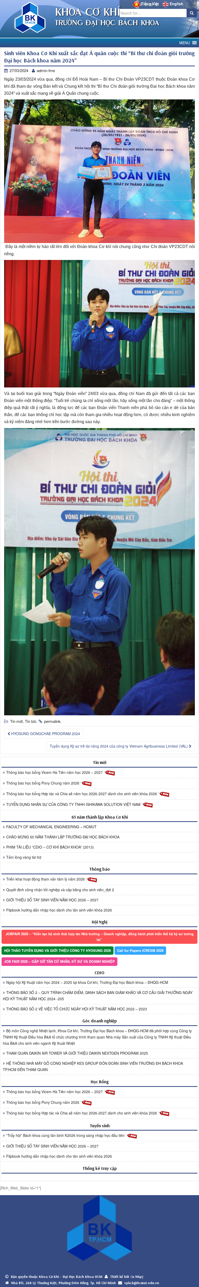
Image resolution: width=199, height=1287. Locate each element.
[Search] (192, 13)
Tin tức (31, 721)
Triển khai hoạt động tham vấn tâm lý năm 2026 (46, 879)
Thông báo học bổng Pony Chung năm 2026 (43, 783)
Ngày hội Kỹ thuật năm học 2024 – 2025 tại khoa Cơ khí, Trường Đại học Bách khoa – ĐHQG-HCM (87, 982)
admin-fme (46, 70)
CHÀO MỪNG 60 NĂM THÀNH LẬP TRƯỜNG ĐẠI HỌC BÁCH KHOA (62, 836)
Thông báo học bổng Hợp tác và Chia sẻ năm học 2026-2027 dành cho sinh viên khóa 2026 (82, 793)
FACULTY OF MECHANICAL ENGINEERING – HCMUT (51, 826)
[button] (184, 42)
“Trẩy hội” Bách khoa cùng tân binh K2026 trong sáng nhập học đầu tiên (66, 1135)
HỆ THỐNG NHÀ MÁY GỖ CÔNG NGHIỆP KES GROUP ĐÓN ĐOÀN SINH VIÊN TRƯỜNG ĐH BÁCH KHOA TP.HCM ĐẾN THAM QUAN (93, 1066)
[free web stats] (99, 1177)
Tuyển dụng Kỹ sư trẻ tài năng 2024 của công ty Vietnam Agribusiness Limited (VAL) (119, 746)
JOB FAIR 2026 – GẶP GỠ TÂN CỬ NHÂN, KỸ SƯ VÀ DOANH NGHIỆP (59, 961)
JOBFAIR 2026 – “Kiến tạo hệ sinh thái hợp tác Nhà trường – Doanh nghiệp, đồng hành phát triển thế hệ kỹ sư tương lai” (100, 936)
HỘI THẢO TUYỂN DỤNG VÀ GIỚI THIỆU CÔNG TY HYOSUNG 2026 (57, 950)
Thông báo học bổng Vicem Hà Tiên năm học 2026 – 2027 (55, 772)
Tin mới (16, 721)
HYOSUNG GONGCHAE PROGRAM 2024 (45, 733)
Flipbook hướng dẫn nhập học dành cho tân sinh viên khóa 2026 (59, 910)
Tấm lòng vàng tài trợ (23, 857)
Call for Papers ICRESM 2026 (140, 950)
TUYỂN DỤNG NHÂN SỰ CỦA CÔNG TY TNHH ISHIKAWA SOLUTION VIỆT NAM (73, 804)
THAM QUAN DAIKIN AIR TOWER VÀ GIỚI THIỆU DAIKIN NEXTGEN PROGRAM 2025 (77, 1053)
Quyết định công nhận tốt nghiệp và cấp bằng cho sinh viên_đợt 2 (60, 889)
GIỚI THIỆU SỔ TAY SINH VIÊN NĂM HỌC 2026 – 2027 (52, 899)
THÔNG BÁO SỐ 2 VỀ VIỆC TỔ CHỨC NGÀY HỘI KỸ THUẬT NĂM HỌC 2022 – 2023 (76, 1008)
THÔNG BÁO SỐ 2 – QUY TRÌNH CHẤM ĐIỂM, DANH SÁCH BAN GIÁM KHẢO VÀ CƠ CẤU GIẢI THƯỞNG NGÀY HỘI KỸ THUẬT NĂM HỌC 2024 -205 (98, 995)
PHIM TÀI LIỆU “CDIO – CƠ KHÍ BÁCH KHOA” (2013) (50, 847)
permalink (52, 721)
